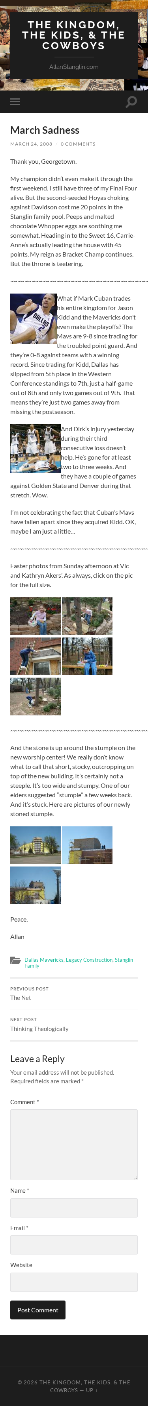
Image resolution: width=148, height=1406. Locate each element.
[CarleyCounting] (35, 632)
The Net (29, 994)
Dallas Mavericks (44, 960)
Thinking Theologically (39, 1024)
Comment (24, 1101)
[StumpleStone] (87, 861)
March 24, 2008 (31, 144)
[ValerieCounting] (87, 672)
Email (19, 1227)
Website (21, 1264)
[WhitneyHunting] (35, 713)
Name (19, 1190)
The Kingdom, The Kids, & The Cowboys (74, 35)
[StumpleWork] (35, 901)
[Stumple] (35, 861)
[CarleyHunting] (87, 632)
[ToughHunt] (35, 672)
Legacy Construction (89, 960)
